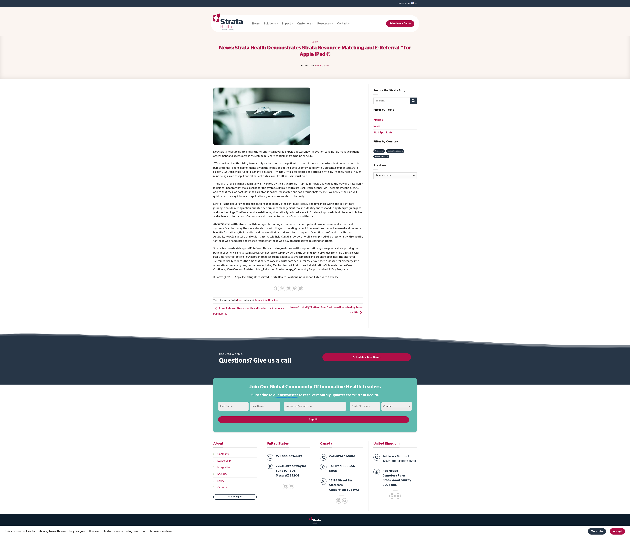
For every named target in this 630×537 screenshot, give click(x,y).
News (315, 42)
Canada (258, 300)
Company (223, 454)
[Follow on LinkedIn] (285, 486)
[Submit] (413, 101)
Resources (324, 23)
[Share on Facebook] (276, 288)
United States (404, 3)
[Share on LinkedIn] (300, 288)
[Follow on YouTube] (291, 486)
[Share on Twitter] (282, 288)
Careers (222, 487)
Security (222, 474)
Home (256, 23)
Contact (342, 23)
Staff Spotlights (382, 132)
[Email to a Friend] (288, 288)
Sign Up (313, 419)
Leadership (224, 460)
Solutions (270, 23)
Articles (378, 120)
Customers (304, 23)
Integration (224, 467)
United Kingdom (270, 300)
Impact (286, 23)
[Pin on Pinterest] (294, 288)
